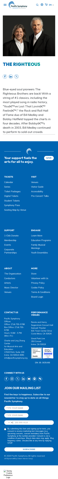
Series (7, 186)
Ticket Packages (12, 191)
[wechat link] (40, 379)
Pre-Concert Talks (40, 196)
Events (7, 244)
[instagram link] (12, 379)
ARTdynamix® (9, 459)
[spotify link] (34, 379)
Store (33, 273)
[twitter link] (17, 379)
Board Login (37, 296)
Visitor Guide (37, 186)
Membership (10, 240)
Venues (34, 182)
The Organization (12, 273)
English (50, 5)
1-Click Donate (11, 235)
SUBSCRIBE (29, 449)
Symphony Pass (12, 205)
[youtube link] (29, 379)
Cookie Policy (37, 287)
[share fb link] (5, 76)
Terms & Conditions (40, 292)
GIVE (49, 158)
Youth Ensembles (39, 252)
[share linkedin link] (11, 76)
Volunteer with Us (39, 278)
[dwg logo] (29, 151)
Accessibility (37, 191)
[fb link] (6, 379)
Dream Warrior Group (25, 459)
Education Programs (41, 240)
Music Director (11, 287)
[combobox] (8, 423)
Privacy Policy (38, 283)
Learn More (36, 235)
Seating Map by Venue (15, 210)
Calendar (8, 182)
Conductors (9, 278)
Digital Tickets (11, 196)
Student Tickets (12, 200)
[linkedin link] (23, 379)
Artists (7, 283)
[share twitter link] (16, 76)
